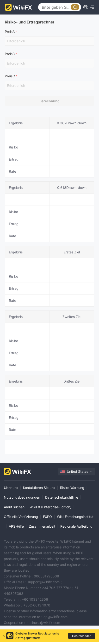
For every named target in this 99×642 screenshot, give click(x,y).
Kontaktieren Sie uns (39, 488)
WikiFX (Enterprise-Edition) (50, 507)
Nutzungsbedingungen (22, 497)
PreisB (10, 54)
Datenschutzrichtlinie (61, 497)
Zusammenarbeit (42, 526)
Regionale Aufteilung (76, 526)
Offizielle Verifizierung (21, 517)
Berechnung (49, 101)
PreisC (10, 76)
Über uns (11, 488)
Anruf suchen (14, 507)
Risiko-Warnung (72, 488)
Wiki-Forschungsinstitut (75, 517)
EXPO (47, 517)
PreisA (10, 32)
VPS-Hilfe (16, 526)
